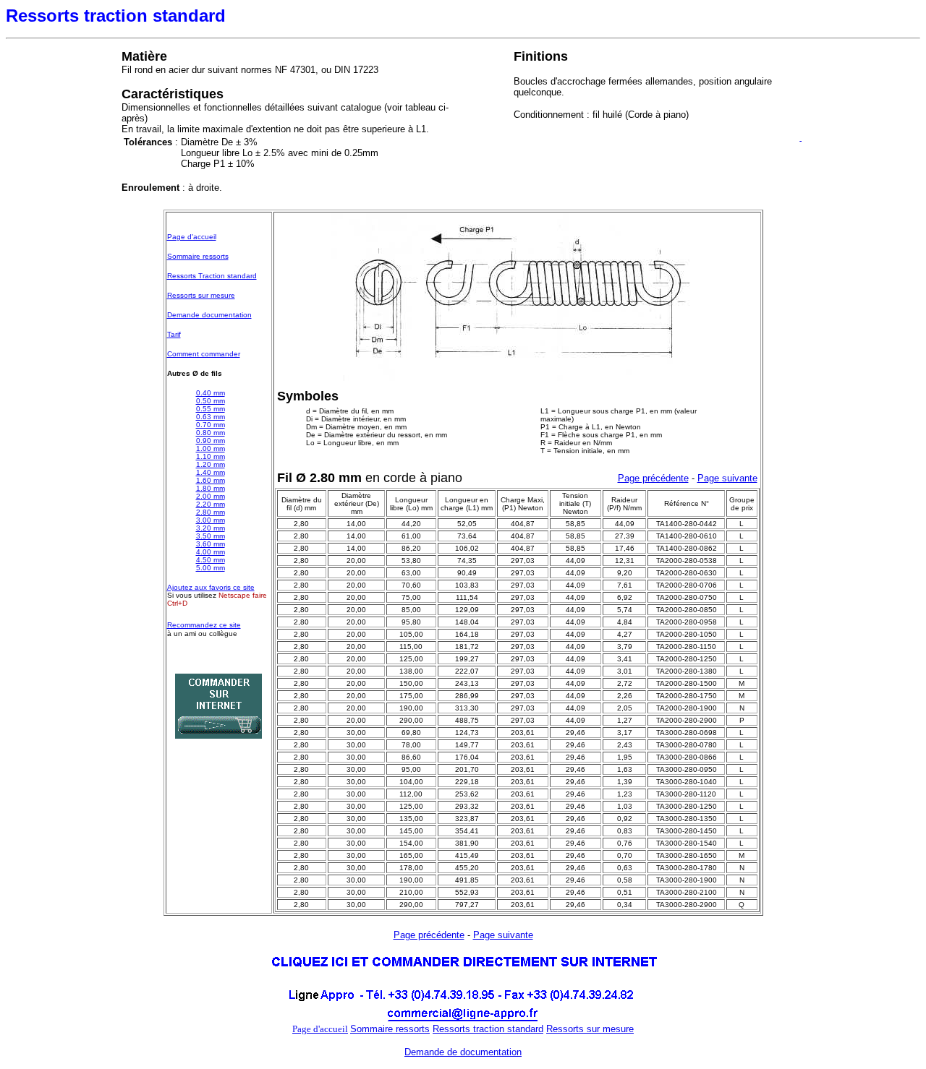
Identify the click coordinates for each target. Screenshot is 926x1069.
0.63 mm (210, 417)
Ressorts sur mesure (201, 295)
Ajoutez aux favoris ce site (211, 587)
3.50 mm (210, 536)
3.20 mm (210, 528)
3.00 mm (210, 520)
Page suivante (727, 478)
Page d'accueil (191, 237)
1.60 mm (210, 480)
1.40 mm (210, 472)
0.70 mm (210, 425)
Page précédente (653, 478)
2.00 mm (210, 496)
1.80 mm (210, 488)
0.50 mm (210, 401)
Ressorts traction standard (488, 1028)
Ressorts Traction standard (212, 276)
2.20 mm (210, 504)
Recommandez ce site (204, 625)
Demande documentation (209, 315)
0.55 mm (210, 409)
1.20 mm (210, 464)
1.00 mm (210, 448)
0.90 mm (210, 441)
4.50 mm (210, 560)
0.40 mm (210, 393)
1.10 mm (210, 456)
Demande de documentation (463, 1052)
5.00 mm (210, 568)
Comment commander (203, 354)
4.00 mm (210, 552)
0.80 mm (210, 433)
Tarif (174, 334)
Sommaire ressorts (198, 256)
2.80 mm (210, 512)
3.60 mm (210, 544)
